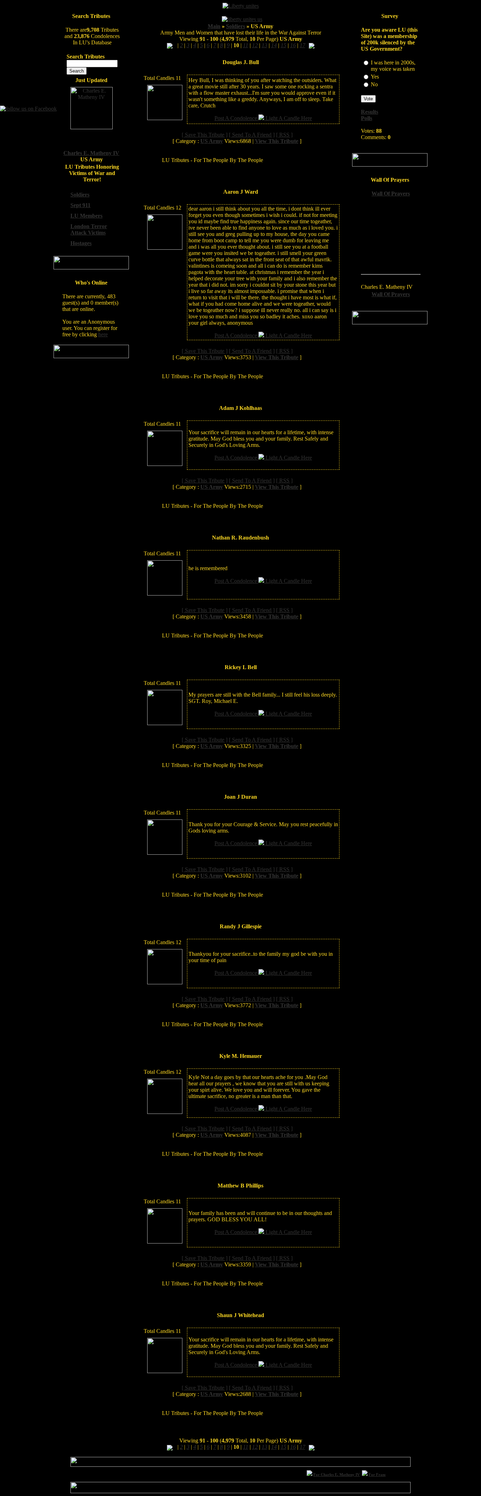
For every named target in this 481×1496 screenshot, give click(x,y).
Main (214, 26)
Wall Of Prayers (390, 194)
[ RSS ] (284, 135)
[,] (169, 45)
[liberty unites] (241, 6)
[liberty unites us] (242, 19)
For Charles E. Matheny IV (327, 1474)
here (103, 334)
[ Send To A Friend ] (252, 135)
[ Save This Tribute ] (204, 135)
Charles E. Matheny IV (91, 153)
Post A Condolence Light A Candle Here (263, 118)
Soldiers (235, 26)
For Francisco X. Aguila (380, 1474)
